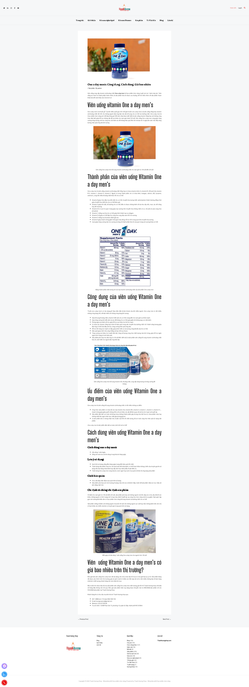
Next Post (167, 619)
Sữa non (129, 655)
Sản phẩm (139, 20)
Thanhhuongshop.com (164, 640)
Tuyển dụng (130, 664)
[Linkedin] (7, 8)
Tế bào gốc (130, 660)
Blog (162, 20)
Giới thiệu (92, 20)
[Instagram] (11, 8)
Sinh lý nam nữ (131, 653)
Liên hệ (170, 20)
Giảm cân (130, 647)
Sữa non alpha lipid (106, 20)
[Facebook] (14, 8)
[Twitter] (4, 8)
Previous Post (83, 619)
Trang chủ (80, 20)
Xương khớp (131, 666)
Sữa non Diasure (124, 20)
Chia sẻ (129, 642)
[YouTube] (18, 8)
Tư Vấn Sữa (151, 20)
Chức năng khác (132, 644)
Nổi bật (129, 649)
